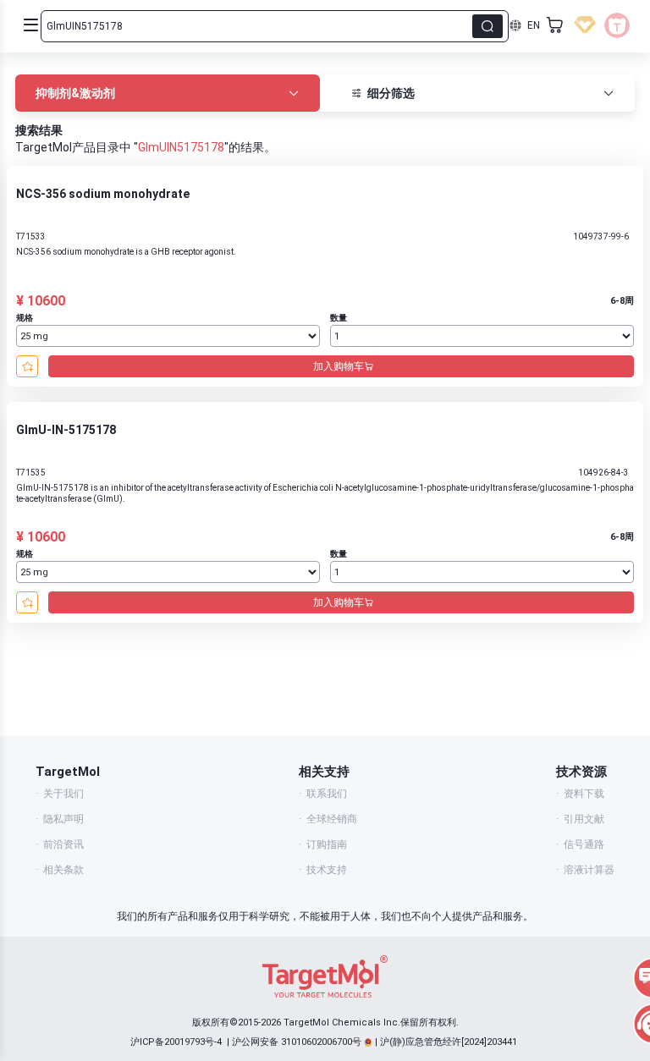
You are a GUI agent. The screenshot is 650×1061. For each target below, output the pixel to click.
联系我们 (326, 794)
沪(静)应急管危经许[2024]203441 (448, 1041)
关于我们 (63, 794)
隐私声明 (63, 819)
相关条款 (63, 870)
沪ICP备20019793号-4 (176, 1041)
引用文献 (584, 819)
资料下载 (584, 794)
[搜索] (487, 26)
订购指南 (326, 844)
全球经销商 (331, 819)
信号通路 (584, 844)
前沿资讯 (63, 844)
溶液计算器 (589, 870)
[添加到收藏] (27, 366)
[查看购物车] (555, 25)
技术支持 (326, 870)
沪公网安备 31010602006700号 (296, 1041)
